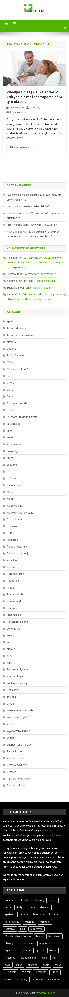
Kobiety (11, 437)
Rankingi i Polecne (17, 621)
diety (19, 907)
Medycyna (36, 928)
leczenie (10, 928)
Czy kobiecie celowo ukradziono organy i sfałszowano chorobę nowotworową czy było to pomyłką (36, 262)
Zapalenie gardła (45, 280)
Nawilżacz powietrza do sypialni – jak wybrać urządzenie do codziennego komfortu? (33, 234)
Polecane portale (17, 546)
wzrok (10, 737)
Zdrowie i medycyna (18, 778)
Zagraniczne (14, 751)
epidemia (10, 914)
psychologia (14, 614)
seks (10, 635)
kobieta (53, 914)
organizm (10, 950)
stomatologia (15, 676)
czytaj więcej (22, 147)
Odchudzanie (14, 519)
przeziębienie (28, 957)
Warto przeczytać (17, 717)
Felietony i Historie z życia (22, 417)
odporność (45, 943)
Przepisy (10, 957)
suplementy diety (17, 683)
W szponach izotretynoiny (40, 274)
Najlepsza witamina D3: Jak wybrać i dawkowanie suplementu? (36, 216)
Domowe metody (17, 403)
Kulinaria (45, 921)
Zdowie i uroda (15, 758)
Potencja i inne (15, 573)
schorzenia (13, 628)
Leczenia (12, 464)
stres (58, 964)
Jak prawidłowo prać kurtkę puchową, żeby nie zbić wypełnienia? (34, 197)
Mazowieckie (14, 505)
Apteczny (34, 107)
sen (9, 642)
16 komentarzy (18, 112)
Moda (39, 936)
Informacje (13, 423)
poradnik (27, 950)
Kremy (10, 457)
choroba (24, 900)
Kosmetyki (13, 451)
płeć (44, 957)
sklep (19, 964)
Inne (9, 430)
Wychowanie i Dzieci (19, 731)
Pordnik (11, 567)
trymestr (40, 972)
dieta (8, 907)
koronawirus (14, 444)
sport (46, 964)
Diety (10, 396)
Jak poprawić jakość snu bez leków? (28, 206)
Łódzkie (11, 478)
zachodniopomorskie (19, 744)
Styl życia (10, 972)
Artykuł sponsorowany (20, 335)
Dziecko (11, 410)
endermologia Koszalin (39, 287)
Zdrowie (11, 772)
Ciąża (10, 376)
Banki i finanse (15, 355)
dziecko (44, 907)
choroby (40, 900)
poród (40, 950)
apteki (10, 321)
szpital (26, 972)
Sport (10, 662)
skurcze (32, 964)
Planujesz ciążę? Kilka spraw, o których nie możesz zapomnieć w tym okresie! (34, 97)
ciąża (53, 900)
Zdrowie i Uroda (16, 785)
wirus (8, 979)
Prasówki (12, 608)
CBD (9, 362)
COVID (10, 382)
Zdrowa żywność (17, 765)
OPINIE (11, 533)
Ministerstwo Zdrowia (18, 936)
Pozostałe (13, 580)
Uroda (10, 703)
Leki (9, 471)
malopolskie (14, 485)
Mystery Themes (46, 993)
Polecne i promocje (18, 553)
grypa (24, 914)
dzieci (31, 907)
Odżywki (12, 526)
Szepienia (12, 689)
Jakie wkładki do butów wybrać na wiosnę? (32, 224)
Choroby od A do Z (17, 369)
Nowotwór (54, 936)
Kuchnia (29, 921)
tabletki (11, 696)
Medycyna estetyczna (20, 512)
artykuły (11, 341)
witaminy (12, 724)
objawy (9, 943)
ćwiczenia (54, 979)
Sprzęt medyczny (17, 669)
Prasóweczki (14, 601)
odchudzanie (26, 943)
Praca (10, 587)
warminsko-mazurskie (20, 710)
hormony (38, 914)
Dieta (10, 389)
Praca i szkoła (15, 594)
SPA (9, 655)
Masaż (11, 492)
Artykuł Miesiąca (16, 328)
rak (54, 957)
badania (9, 900)
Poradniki (12, 560)
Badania (11, 348)
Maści (10, 498)
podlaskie (12, 539)
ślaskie (11, 649)
